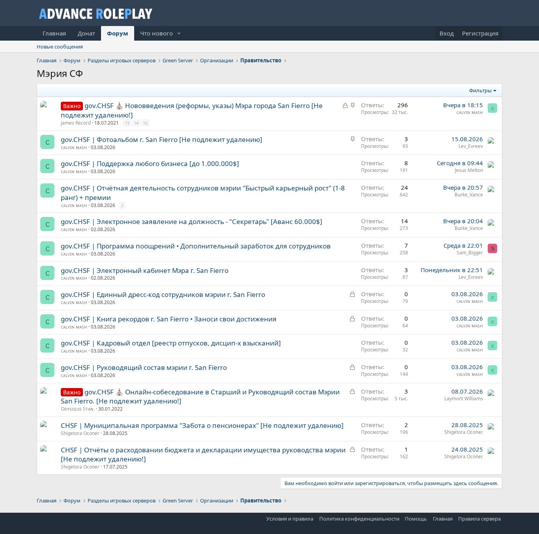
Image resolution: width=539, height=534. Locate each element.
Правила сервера (479, 518)
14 (136, 123)
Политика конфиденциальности (359, 518)
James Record (76, 122)
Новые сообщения (60, 46)
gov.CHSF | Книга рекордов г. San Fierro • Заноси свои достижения (169, 318)
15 (145, 123)
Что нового (156, 33)
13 (127, 123)
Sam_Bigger (470, 252)
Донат (86, 33)
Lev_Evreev (471, 146)
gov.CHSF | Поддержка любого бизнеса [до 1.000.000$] (150, 163)
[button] (179, 33)
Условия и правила (289, 518)
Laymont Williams (463, 398)
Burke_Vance (469, 194)
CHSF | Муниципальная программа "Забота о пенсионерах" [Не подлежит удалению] (202, 425)
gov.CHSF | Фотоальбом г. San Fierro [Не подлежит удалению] (161, 139)
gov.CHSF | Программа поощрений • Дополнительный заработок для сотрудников (196, 245)
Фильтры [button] (480, 90)
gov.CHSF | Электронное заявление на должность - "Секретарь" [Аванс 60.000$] (191, 221)
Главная (54, 33)
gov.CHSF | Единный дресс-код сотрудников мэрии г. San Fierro (163, 294)
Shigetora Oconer (80, 433)
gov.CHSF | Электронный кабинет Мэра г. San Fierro (144, 270)
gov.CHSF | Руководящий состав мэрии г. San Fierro (144, 367)
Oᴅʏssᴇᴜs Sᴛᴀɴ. (78, 408)
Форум (117, 33)
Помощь (416, 518)
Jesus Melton (469, 170)
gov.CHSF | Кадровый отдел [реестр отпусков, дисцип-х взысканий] (171, 342)
